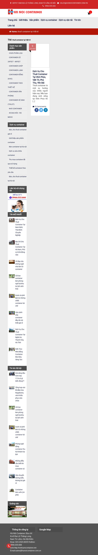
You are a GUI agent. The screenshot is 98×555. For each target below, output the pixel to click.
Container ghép (16, 66)
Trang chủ (12, 20)
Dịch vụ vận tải (66, 20)
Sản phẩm (34, 20)
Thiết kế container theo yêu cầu (17, 170)
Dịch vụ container (49, 20)
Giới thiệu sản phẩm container (16, 140)
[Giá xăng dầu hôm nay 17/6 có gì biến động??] (12, 373)
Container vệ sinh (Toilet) (16, 102)
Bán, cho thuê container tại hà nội (17, 179)
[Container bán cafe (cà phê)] (12, 490)
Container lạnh (16, 70)
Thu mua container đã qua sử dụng (16, 162)
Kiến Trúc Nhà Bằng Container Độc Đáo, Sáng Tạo (19, 354)
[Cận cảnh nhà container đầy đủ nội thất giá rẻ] (12, 313)
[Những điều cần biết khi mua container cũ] (12, 461)
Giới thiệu (23, 20)
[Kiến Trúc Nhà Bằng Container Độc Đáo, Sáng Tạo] (12, 349)
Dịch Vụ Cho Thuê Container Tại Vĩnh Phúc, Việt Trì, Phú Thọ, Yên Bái (40, 77)
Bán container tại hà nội (18, 147)
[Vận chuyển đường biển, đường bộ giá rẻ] (12, 476)
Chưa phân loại (15, 53)
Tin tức (77, 20)
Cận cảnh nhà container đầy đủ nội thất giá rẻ (19, 317)
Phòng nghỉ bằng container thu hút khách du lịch (20, 449)
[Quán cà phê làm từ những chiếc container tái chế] (12, 296)
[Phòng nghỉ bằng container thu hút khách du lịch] (12, 444)
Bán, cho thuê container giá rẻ (17, 132)
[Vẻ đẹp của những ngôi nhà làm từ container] (12, 262)
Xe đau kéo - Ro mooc (15, 115)
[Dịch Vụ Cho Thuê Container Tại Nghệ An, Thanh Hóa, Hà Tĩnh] (12, 330)
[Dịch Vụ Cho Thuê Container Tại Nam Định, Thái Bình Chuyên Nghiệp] (12, 220)
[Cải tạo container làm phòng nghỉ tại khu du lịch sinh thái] (12, 276)
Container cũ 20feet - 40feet (14, 59)
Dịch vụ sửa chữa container (15, 153)
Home (14, 31)
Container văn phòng (15, 94)
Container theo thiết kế (15, 85)
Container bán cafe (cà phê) (19, 492)
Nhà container (15, 109)
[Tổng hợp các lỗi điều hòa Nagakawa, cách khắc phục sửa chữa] (12, 387)
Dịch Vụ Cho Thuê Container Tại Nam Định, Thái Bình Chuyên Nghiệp (20, 227)
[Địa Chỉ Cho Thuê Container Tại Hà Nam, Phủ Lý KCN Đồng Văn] (12, 242)
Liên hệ (11, 25)
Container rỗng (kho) (15, 77)
